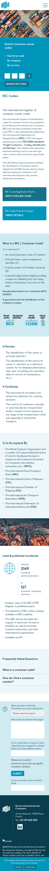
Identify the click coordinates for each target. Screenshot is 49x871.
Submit (17, 773)
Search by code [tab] (15, 55)
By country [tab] (13, 65)
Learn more (30, 867)
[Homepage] (5, 4)
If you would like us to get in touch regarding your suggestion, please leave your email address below (27, 745)
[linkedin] (20, 826)
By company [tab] (14, 60)
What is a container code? (19, 669)
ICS (18, 490)
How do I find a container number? (18, 679)
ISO (21, 138)
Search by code (16, 83)
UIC (8, 482)
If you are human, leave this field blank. (26, 781)
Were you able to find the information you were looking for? (27, 707)
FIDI (33, 506)
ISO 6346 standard (33, 141)
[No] (45, 864)
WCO (28, 466)
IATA (21, 498)
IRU (15, 474)
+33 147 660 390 (28, 820)
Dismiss (18, 867)
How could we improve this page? (27, 719)
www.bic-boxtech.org (21, 761)
